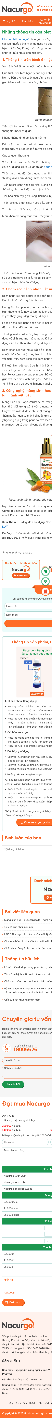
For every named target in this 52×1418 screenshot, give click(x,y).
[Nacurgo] (17, 8)
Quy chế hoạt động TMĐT (22, 1403)
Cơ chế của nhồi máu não (19, 926)
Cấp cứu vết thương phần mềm (22, 999)
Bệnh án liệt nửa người (16, 39)
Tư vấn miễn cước (25, 1048)
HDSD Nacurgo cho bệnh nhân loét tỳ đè (28, 934)
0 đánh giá (24, 553)
